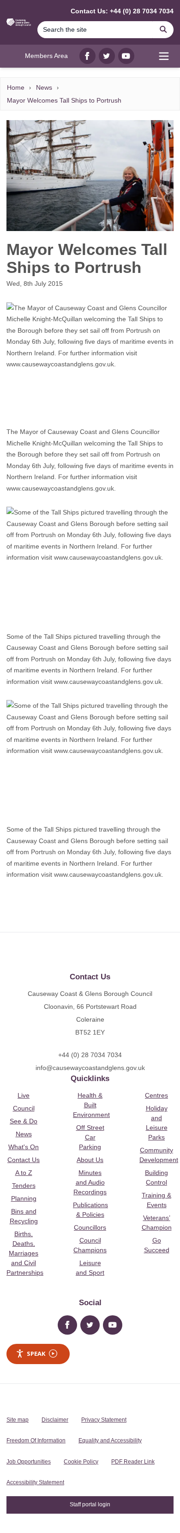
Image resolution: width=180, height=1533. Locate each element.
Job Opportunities (28, 1461)
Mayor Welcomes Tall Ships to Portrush (64, 100)
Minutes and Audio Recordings (90, 1182)
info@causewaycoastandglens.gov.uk (90, 1067)
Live (24, 1095)
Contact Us (23, 1159)
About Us (90, 1159)
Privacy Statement (103, 1420)
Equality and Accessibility (110, 1440)
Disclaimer (55, 1420)
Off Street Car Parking (90, 1137)
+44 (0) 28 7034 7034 (90, 1055)
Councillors (90, 1227)
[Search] (163, 29)
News (44, 87)
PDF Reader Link (133, 1461)
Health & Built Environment (91, 1105)
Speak (36, 1353)
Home (15, 87)
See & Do (23, 1121)
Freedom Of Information (36, 1440)
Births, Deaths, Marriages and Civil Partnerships (24, 1253)
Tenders (24, 1185)
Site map (17, 1420)
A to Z (23, 1172)
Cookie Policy (81, 1461)
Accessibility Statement (35, 1482)
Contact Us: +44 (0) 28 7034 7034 (122, 11)
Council (24, 1108)
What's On (23, 1147)
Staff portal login (90, 1504)
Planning (23, 1198)
